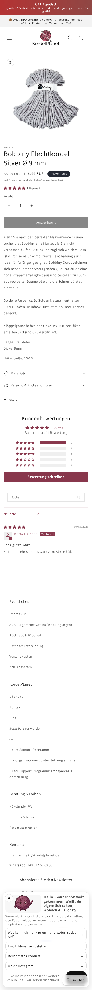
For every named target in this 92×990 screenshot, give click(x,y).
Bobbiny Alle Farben (24, 817)
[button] (9, 38)
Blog (12, 718)
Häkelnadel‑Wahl (22, 806)
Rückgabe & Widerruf (25, 635)
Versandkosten (20, 656)
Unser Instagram (20, 966)
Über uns (16, 696)
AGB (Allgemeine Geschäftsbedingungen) (40, 625)
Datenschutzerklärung (26, 646)
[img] (15, 527)
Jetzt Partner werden (25, 728)
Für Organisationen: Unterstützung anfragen (43, 760)
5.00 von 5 (59, 427)
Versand (23, 180)
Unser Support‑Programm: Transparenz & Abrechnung (40, 774)
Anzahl (8, 196)
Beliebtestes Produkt (24, 956)
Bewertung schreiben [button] (45, 476)
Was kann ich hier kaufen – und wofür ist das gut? (42, 934)
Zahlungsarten (20, 667)
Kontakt (15, 707)
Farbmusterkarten (23, 827)
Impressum (18, 614)
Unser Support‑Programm (29, 749)
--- (11, 739)
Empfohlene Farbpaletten (28, 946)
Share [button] (13, 400)
